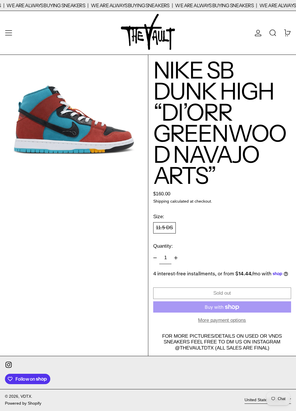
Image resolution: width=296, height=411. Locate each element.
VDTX (26, 396)
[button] (273, 33)
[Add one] (175, 258)
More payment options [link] (222, 320)
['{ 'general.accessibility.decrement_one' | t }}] (155, 258)
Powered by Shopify (23, 403)
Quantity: (163, 246)
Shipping (161, 201)
